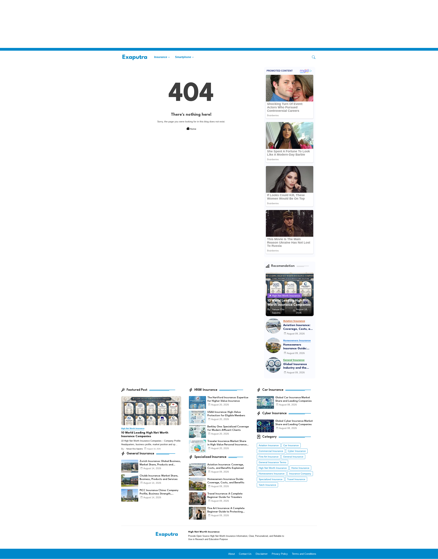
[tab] (162, 57)
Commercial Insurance (271, 451)
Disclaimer (262, 553)
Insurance (160, 57)
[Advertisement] (102, 24)
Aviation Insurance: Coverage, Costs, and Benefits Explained (298, 327)
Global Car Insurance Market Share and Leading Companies (293, 399)
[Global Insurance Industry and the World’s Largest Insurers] (273, 365)
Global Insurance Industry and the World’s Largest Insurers (295, 366)
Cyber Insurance (297, 451)
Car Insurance (291, 445)
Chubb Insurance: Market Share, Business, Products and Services (159, 478)
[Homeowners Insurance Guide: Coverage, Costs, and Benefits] (273, 345)
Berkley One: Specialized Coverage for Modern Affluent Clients (228, 428)
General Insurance (293, 456)
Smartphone (183, 57)
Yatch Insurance (267, 485)
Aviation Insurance (269, 445)
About (231, 553)
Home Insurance (300, 468)
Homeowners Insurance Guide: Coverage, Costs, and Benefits (298, 346)
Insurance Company (300, 473)
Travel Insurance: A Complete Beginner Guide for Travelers (224, 496)
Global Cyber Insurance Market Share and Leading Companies (294, 423)
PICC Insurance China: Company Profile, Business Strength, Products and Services (159, 492)
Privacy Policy (280, 553)
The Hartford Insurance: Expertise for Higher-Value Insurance (227, 399)
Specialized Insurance (270, 479)
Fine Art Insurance (269, 456)
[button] (313, 57)
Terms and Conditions (304, 553)
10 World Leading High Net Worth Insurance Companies (144, 434)
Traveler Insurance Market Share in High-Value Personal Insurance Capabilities (227, 443)
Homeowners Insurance (272, 473)
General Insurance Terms (272, 462)
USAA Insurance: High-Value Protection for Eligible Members (226, 414)
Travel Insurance (296, 479)
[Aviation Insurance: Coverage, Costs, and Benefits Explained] (273, 326)
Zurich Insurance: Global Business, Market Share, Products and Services (160, 463)
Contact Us (245, 553)
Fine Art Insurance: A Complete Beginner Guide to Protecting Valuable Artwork (225, 510)
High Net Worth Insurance (273, 468)
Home (193, 129)
